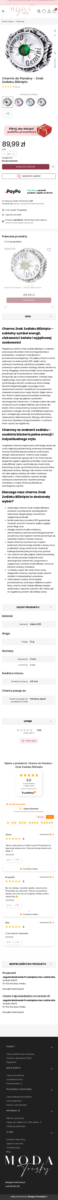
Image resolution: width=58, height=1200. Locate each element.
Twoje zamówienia (15, 1075)
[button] (7, 804)
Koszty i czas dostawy (16, 1105)
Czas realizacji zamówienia (19, 1096)
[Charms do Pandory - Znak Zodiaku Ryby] (41, 102)
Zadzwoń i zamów (31, 176)
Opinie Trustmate (14, 1143)
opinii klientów (29, 785)
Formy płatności (14, 1101)
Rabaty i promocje (15, 1118)
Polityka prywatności (16, 1126)
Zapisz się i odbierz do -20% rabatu (23, 1122)
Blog (8, 1151)
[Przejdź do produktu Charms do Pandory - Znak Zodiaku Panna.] (29, 265)
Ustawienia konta (14, 1079)
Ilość (4, 149)
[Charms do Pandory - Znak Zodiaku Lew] (18, 102)
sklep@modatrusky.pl (15, 1182)
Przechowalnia (13, 1083)
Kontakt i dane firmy (16, 1139)
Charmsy (20, 21)
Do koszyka (28, 300)
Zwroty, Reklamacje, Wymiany (20, 1054)
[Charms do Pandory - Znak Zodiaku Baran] (30, 102)
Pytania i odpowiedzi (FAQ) (19, 1058)
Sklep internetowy (28, 1196)
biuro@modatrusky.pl (13, 988)
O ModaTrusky (13, 1147)
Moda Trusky (7, 21)
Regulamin (11, 1062)
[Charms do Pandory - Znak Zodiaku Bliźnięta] (7, 102)
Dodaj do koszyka (25, 166)
